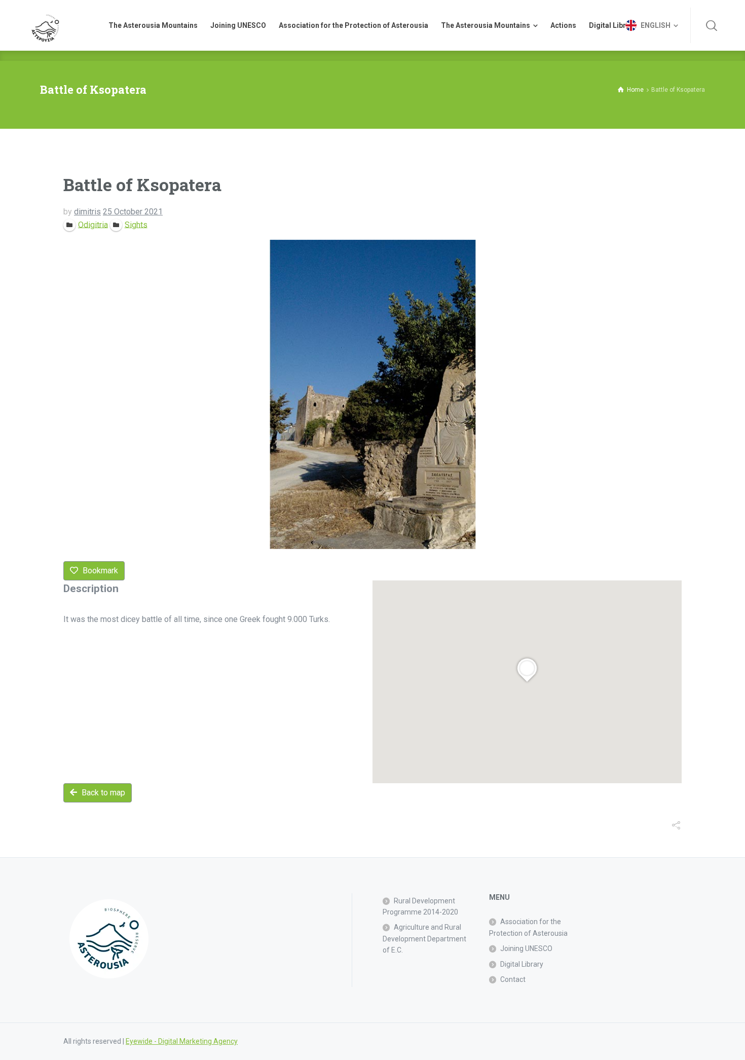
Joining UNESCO (526, 948)
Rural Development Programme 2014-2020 (420, 906)
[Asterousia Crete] (45, 25)
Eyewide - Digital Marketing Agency (182, 1041)
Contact (513, 979)
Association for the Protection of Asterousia (528, 927)
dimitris (87, 211)
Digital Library (521, 964)
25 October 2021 (133, 211)
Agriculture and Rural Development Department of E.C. (424, 938)
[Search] (711, 25)
